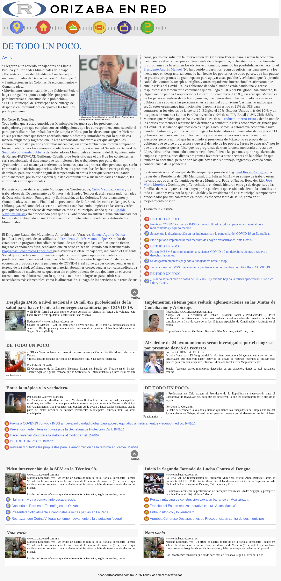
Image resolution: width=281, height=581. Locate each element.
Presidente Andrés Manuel (163, 69)
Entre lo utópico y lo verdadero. (172, 512)
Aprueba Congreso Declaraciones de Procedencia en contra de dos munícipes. (207, 518)
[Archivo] (151, 27)
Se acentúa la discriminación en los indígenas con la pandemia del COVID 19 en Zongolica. (210, 233)
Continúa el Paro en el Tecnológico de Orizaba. (46, 506)
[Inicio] (84, 16)
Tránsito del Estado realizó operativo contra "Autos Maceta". (193, 506)
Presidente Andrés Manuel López (84, 239)
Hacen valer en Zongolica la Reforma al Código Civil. (54, 435)
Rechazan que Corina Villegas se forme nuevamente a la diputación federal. (67, 518)
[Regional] (69, 27)
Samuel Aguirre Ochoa (108, 235)
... (56, 332)
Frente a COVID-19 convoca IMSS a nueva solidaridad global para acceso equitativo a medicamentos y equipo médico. (102, 423)
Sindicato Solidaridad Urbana (24, 152)
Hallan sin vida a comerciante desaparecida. (44, 499)
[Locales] (42, 27)
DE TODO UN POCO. (165, 219)
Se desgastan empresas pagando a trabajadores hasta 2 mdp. (189, 261)
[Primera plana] (15, 27)
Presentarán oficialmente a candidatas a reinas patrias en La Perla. (60, 512)
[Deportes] (95, 27)
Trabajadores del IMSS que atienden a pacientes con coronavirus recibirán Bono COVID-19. (210, 267)
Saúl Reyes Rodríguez (252, 172)
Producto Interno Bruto (239, 119)
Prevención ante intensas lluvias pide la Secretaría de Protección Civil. (67, 429)
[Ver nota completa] (15, 330)
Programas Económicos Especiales (27, 251)
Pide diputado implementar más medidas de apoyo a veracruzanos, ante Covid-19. (203, 240)
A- (11, 58)
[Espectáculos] (122, 27)
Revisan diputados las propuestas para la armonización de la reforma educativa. (74, 447)
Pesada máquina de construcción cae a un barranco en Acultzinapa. (199, 499)
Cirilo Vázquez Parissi (108, 189)
